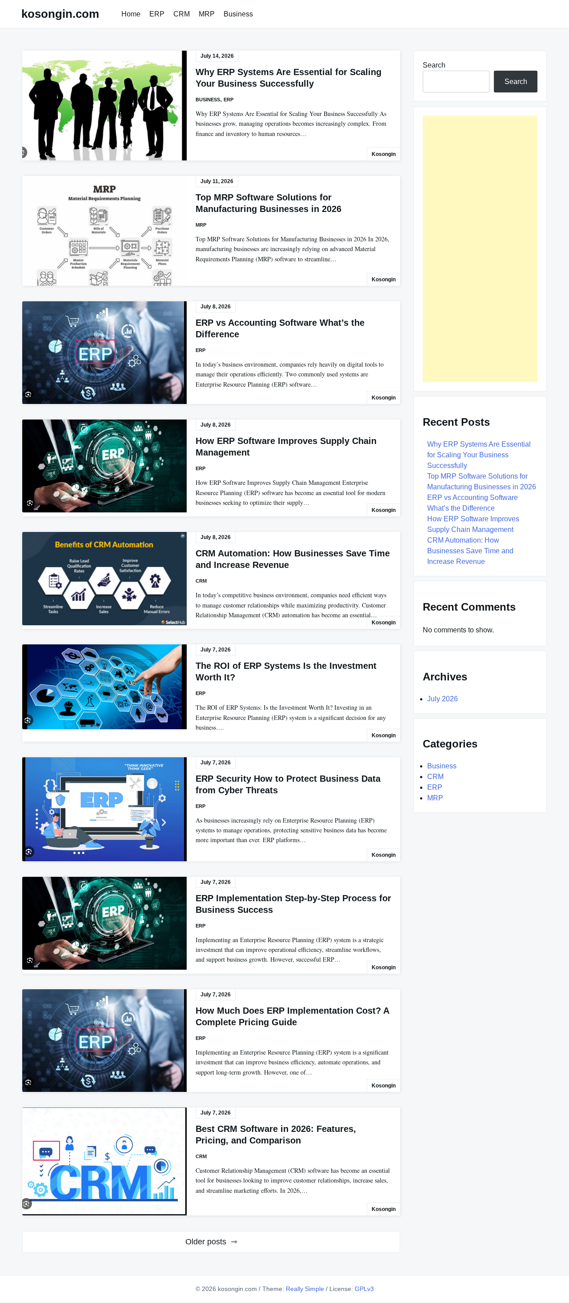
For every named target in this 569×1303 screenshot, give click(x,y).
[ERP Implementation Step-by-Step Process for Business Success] (104, 923)
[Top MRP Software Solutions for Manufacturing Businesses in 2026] (104, 231)
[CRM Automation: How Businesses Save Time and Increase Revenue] (104, 578)
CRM (181, 14)
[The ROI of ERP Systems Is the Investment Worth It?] (104, 686)
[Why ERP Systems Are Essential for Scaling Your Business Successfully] (104, 105)
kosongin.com (60, 13)
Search (434, 65)
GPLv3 (364, 1288)
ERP (156, 14)
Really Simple (305, 1288)
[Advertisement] (480, 249)
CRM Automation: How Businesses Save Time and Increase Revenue (470, 550)
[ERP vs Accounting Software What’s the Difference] (104, 352)
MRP (207, 14)
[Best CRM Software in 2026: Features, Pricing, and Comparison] (104, 1161)
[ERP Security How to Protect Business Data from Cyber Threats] (104, 809)
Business (238, 14)
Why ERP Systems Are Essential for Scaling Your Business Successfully (479, 454)
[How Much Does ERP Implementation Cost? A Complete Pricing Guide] (104, 1040)
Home (130, 14)
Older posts (205, 1241)
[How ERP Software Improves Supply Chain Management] (104, 466)
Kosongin (384, 154)
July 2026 (442, 699)
